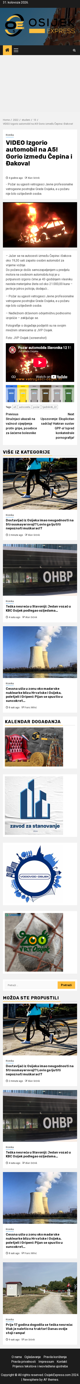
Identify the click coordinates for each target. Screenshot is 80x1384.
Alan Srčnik (34, 178)
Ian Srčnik (29, 1339)
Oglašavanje (32, 1357)
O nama (17, 1357)
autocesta (24, 407)
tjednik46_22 (50, 407)
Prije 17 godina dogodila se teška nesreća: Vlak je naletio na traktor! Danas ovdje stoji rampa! (39, 1329)
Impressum (46, 1361)
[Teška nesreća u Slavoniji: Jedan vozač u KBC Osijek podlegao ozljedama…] (40, 570)
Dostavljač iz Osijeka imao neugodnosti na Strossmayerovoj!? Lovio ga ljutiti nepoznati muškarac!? (40, 524)
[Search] (74, 50)
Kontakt (62, 1361)
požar (36, 407)
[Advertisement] (40, 84)
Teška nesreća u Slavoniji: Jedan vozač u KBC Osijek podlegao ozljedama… (38, 608)
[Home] (7, 50)
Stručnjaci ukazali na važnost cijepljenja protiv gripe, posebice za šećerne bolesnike (21, 423)
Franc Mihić (30, 707)
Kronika (10, 135)
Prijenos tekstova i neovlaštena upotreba (40, 1366)
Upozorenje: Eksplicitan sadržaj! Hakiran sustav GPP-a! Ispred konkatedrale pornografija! (57, 426)
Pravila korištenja (55, 1357)
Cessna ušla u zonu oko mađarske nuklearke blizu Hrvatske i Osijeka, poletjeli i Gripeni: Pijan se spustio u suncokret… (34, 695)
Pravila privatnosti (23, 1361)
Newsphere (31, 1379)
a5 (14, 407)
